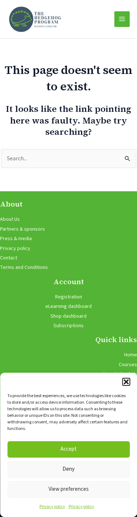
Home (130, 355)
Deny (68, 469)
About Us (10, 219)
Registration (68, 297)
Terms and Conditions (24, 267)
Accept (68, 449)
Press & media (16, 238)
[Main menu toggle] (122, 19)
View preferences (69, 489)
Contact (8, 258)
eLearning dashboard (68, 306)
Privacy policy (52, 507)
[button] (126, 381)
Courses (128, 364)
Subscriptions (68, 325)
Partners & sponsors (22, 229)
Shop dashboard (68, 316)
